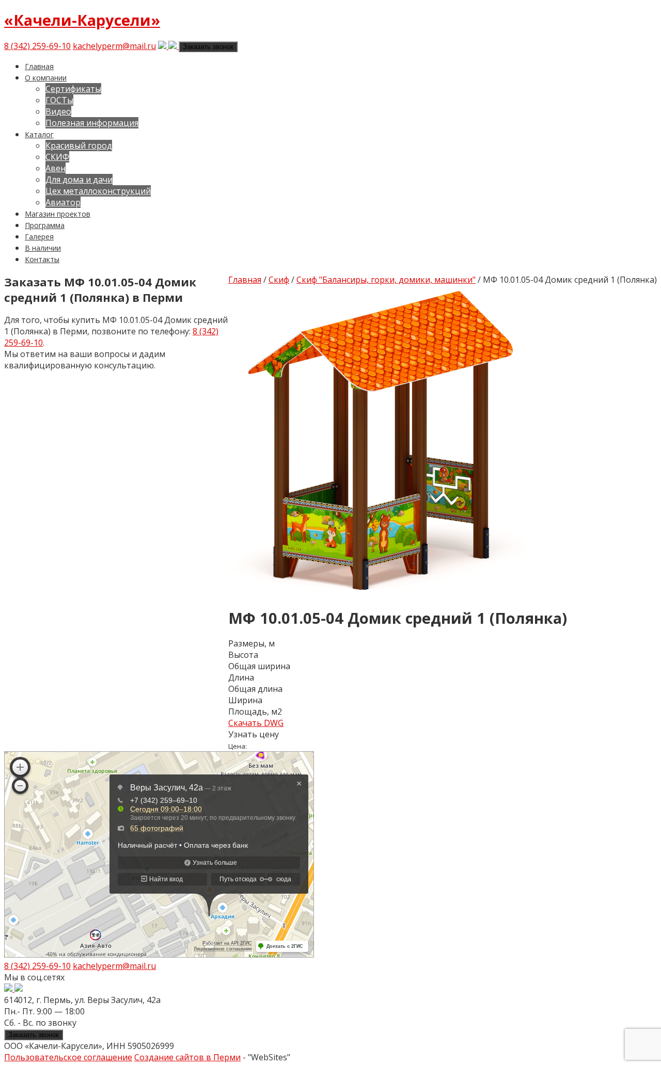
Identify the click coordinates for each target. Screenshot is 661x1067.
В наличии (43, 248)
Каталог (39, 134)
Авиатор (63, 202)
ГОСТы (59, 100)
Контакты (42, 259)
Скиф (279, 279)
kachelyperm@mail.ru (114, 46)
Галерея (39, 236)
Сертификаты (73, 88)
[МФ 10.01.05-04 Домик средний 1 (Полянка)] (383, 591)
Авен (55, 168)
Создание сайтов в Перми (187, 1057)
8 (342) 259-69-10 (37, 46)
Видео (58, 111)
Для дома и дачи (79, 179)
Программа (45, 225)
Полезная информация (91, 122)
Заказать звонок (208, 47)
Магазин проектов (57, 214)
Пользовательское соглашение (68, 1057)
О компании (46, 78)
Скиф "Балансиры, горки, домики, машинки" (386, 279)
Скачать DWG (256, 723)
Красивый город (78, 145)
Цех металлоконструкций (98, 191)
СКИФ (57, 157)
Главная (39, 66)
